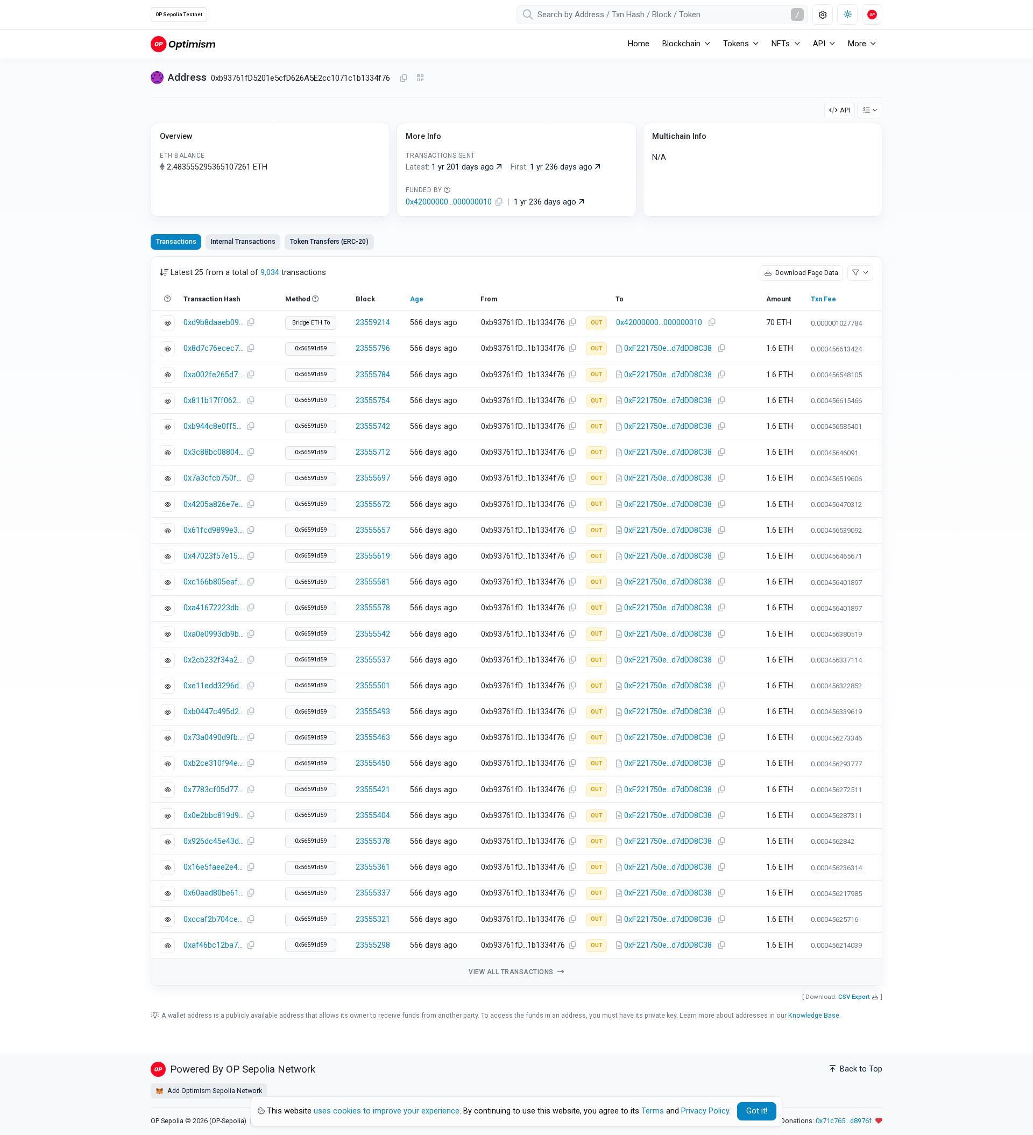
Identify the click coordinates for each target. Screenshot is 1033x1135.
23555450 (373, 763)
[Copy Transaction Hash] (251, 323)
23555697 (373, 478)
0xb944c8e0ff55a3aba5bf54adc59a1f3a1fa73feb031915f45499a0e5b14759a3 (213, 426)
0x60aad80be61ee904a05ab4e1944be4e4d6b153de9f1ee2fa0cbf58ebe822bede (213, 893)
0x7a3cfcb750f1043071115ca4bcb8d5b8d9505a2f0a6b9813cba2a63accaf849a (213, 478)
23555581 (373, 582)
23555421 (373, 789)
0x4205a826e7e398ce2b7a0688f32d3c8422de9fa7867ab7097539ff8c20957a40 (213, 504)
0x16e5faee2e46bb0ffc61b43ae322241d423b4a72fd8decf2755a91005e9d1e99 (213, 867)
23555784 (373, 374)
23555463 (373, 737)
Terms (652, 1111)
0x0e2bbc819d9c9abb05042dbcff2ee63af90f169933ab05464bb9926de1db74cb (213, 815)
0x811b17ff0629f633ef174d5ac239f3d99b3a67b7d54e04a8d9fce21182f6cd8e (213, 400)
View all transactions (512, 972)
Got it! (756, 1111)
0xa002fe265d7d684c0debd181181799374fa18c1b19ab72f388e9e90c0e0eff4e (213, 374)
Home (638, 43)
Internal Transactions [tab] (243, 241)
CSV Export (854, 996)
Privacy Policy (705, 1111)
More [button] (857, 43)
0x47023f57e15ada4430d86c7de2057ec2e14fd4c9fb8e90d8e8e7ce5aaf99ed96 (213, 556)
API (845, 110)
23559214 (373, 322)
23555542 (373, 634)
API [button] (819, 43)
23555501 (373, 685)
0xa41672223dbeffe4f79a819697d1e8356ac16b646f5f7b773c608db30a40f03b (213, 607)
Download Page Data (806, 273)
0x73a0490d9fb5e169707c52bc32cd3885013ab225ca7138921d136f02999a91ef (213, 737)
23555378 (373, 841)
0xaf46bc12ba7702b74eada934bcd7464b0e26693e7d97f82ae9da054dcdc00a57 (213, 945)
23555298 (373, 945)
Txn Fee (823, 299)
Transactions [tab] (176, 241)
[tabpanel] (516, 621)
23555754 (373, 400)
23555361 (373, 867)
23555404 (373, 815)
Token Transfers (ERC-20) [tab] (329, 241)
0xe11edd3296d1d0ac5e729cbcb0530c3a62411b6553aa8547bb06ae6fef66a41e (213, 685)
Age (416, 299)
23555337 (373, 893)
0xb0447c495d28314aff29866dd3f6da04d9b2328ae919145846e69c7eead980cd (213, 711)
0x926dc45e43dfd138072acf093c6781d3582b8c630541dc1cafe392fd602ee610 (213, 841)
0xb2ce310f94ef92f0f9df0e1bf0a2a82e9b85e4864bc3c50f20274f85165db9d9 (213, 763)
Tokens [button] (736, 43)
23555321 (373, 919)
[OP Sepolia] (183, 44)
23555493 (373, 711)
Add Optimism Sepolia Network (214, 1091)
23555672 (373, 504)
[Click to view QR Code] (420, 78)
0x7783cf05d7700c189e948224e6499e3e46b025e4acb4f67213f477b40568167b (213, 789)
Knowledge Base (813, 1015)
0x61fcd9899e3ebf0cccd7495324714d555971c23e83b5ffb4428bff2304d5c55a (213, 530)
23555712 (373, 452)
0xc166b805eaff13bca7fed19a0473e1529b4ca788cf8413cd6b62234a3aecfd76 (213, 582)
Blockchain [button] (681, 43)
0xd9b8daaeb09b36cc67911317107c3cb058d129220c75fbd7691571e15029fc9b (213, 322)
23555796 (373, 348)
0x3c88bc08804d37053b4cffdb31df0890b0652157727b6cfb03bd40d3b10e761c (213, 452)
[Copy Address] (403, 78)
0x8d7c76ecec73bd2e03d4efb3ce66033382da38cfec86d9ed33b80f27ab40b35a (213, 348)
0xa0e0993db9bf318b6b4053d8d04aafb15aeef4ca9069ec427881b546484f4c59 (213, 634)
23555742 (373, 426)
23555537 (373, 660)
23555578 (373, 607)
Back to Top (860, 1069)
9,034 (269, 272)
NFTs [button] (781, 43)
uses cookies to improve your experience (386, 1111)
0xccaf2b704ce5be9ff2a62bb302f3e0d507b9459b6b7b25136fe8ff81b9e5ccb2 (213, 919)
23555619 (373, 556)
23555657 (373, 530)
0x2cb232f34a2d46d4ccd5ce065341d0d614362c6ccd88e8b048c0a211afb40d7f (213, 660)
